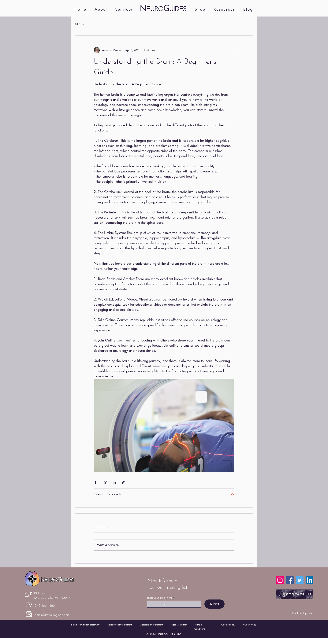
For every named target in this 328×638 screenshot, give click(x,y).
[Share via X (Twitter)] (105, 482)
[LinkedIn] (309, 580)
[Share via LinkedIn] (114, 482)
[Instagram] (280, 580)
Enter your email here (159, 597)
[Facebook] (290, 580)
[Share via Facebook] (95, 482)
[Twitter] (300, 580)
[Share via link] (123, 482)
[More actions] (232, 50)
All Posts (79, 24)
